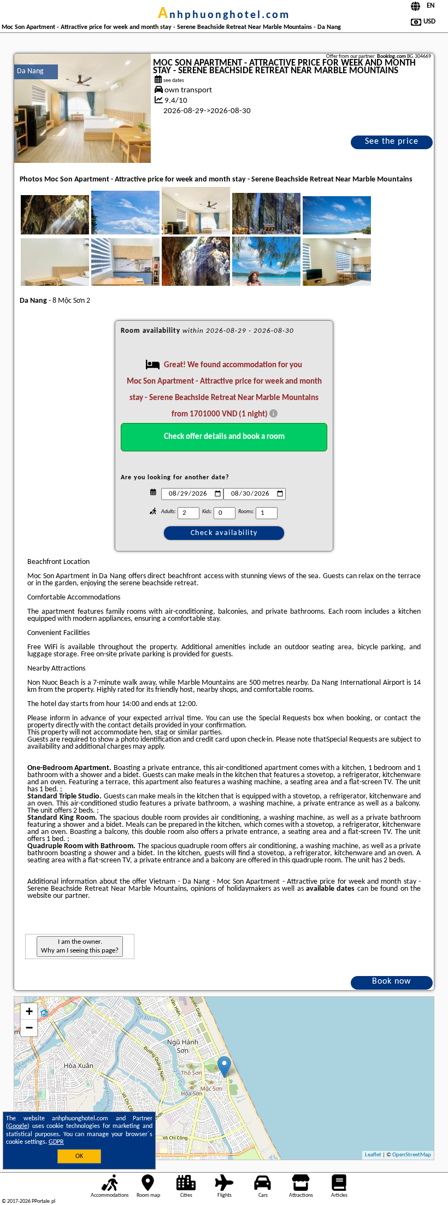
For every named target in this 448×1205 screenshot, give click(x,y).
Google (17, 1126)
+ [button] (29, 1011)
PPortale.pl (43, 1201)
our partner (70, 896)
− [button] (29, 1027)
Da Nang (30, 71)
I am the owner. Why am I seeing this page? (80, 946)
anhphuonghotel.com (224, 15)
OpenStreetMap (411, 1155)
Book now (391, 981)
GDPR (56, 1142)
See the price (391, 141)
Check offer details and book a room (224, 437)
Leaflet (373, 1155)
